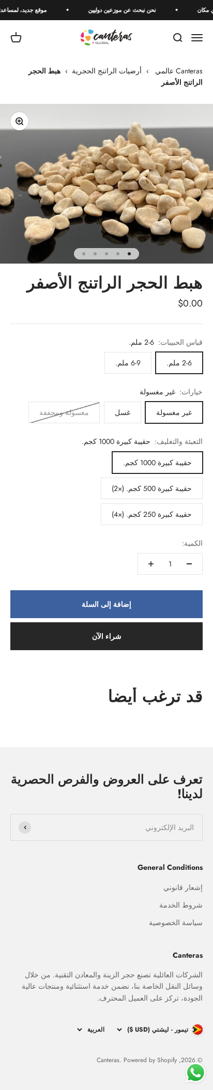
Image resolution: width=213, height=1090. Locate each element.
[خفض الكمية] (189, 564)
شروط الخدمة (181, 905)
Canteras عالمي (179, 71)
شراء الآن (106, 636)
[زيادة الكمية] (151, 564)
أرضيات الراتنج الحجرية (107, 71)
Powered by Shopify (150, 1060)
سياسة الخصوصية (176, 922)
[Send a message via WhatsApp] (196, 1073)
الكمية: (192, 543)
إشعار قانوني (183, 887)
